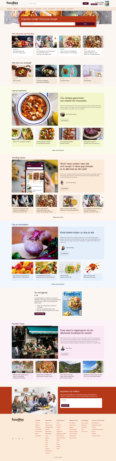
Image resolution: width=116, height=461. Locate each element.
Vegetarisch (59, 431)
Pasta (46, 442)
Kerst (82, 429)
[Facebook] (16, 439)
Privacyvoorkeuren (96, 435)
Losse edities (38, 429)
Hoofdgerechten (49, 427)
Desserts (47, 429)
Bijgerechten (48, 431)
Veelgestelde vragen (97, 425)
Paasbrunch (84, 425)
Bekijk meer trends (58, 217)
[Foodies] (15, 3)
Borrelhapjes (48, 433)
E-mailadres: (64, 399)
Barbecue (59, 425)
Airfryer (58, 429)
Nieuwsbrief (38, 435)
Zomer (58, 423)
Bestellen (101, 4)
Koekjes (71, 427)
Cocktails (47, 453)
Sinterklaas (84, 427)
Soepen (47, 423)
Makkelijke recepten (61, 433)
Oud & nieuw (84, 431)
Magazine (37, 425)
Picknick (58, 427)
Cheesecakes (72, 435)
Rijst (46, 446)
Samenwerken (38, 431)
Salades (47, 438)
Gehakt (58, 440)
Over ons (37, 423)
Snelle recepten (60, 435)
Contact (94, 427)
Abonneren (94, 4)
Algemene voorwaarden (97, 429)
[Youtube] (22, 439)
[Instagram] (13, 439)
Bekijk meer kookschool (58, 284)
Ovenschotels (48, 450)
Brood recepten (73, 433)
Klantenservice (95, 423)
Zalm (58, 442)
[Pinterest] (19, 439)
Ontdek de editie (40, 313)
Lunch (46, 435)
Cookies (94, 433)
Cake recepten (73, 429)
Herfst (58, 448)
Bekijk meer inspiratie (58, 150)
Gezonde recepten (61, 438)
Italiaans (59, 446)
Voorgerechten (48, 425)
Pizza (46, 444)
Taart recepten (73, 438)
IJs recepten (72, 423)
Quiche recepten (73, 431)
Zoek (86, 3)
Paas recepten (84, 423)
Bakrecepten (72, 425)
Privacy (93, 431)
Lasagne (47, 448)
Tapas (46, 440)
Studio (36, 433)
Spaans (58, 444)
